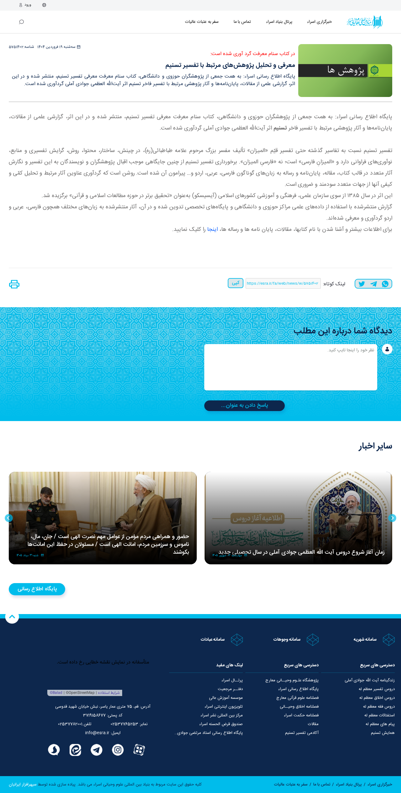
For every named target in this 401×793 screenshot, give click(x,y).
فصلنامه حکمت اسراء (301, 715)
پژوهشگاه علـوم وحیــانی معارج (292, 680)
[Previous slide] (392, 518)
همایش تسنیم (383, 732)
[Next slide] (9, 518)
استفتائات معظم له (379, 715)
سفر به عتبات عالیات (202, 21)
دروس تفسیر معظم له (377, 689)
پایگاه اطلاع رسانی (37, 589)
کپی (235, 283)
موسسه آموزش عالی (226, 697)
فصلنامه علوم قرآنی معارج (297, 697)
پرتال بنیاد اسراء (349, 784)
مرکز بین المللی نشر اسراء (221, 715)
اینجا (212, 229)
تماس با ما (242, 21)
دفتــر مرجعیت (230, 689)
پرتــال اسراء (232, 680)
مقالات (313, 724)
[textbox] (290, 367)
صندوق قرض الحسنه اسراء (221, 724)
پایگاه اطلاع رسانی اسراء (298, 689)
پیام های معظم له (380, 724)
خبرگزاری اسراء (319, 21)
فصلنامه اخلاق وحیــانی (299, 706)
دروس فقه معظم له (379, 706)
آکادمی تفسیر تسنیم (302, 732)
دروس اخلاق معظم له (377, 697)
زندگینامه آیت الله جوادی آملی (370, 680)
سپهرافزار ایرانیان (23, 784)
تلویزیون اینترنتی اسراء (224, 706)
